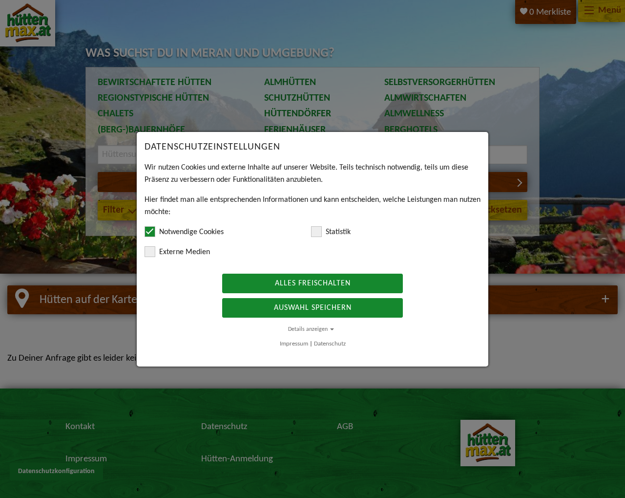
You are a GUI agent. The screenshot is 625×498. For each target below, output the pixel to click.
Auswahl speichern (313, 308)
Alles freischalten (313, 283)
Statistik (338, 232)
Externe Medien (184, 252)
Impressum (294, 344)
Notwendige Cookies (191, 232)
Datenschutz (330, 344)
